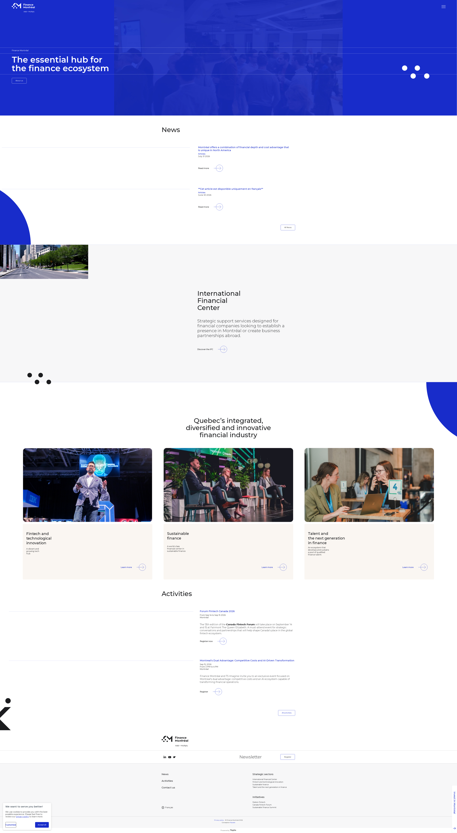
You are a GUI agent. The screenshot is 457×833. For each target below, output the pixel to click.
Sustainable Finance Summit (264, 807)
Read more (203, 168)
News (165, 774)
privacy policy (22, 817)
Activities (167, 780)
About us (19, 81)
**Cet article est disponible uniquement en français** (230, 188)
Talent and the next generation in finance (270, 787)
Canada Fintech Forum (262, 805)
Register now (206, 641)
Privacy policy (219, 820)
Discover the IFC (205, 349)
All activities (286, 713)
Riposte (232, 822)
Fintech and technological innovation (268, 782)
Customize (10, 825)
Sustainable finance (261, 785)
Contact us (168, 787)
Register (204, 692)
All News (287, 227)
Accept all (42, 825)
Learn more (126, 567)
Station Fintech (259, 802)
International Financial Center (265, 779)
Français (169, 807)
